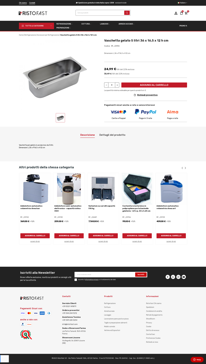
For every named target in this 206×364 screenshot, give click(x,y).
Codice (107, 46)
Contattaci (150, 334)
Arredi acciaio (109, 311)
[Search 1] (127, 13)
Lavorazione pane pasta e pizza (116, 319)
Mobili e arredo (109, 327)
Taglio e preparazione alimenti (115, 323)
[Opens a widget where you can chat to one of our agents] (197, 360)
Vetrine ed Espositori (112, 330)
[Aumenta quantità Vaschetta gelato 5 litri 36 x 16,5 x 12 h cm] (117, 85)
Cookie (148, 327)
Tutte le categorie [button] (34, 26)
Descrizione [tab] (87, 134)
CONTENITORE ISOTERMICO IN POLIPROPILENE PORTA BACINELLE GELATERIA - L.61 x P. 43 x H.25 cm (136, 208)
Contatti (32, 3)
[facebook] (168, 277)
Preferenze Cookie (153, 338)
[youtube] (184, 277)
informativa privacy (92, 279)
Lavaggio (107, 315)
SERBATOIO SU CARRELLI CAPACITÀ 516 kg (101, 207)
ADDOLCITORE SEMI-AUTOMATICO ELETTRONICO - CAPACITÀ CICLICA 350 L (67, 208)
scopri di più (35, 241)
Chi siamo (23, 3)
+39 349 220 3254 (69, 320)
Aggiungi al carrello (154, 85)
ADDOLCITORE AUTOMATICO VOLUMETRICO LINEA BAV (31, 207)
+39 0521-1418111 (69, 306)
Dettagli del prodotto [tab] (112, 134)
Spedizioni (150, 307)
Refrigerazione (110, 303)
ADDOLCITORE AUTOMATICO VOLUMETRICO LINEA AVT (168, 207)
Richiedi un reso (152, 342)
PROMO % (183, 26)
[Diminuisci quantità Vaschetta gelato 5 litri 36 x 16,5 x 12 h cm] (106, 85)
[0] (186, 13)
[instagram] (178, 277)
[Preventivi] (181, 13)
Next (185, 168)
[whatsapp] (173, 277)
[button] (182, 3)
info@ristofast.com (70, 324)
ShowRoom (150, 319)
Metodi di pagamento (154, 315)
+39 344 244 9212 (69, 313)
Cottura (107, 307)
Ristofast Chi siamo (153, 303)
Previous (182, 168)
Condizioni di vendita (154, 311)
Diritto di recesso (152, 330)
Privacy (149, 323)
